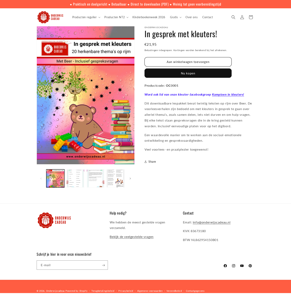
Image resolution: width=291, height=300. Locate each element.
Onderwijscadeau (55, 291)
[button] (86, 17)
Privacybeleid (125, 290)
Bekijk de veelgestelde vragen (131, 236)
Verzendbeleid (174, 290)
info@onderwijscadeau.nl (212, 222)
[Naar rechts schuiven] (130, 178)
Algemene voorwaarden (150, 290)
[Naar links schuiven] (41, 178)
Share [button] (152, 161)
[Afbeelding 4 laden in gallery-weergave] (116, 178)
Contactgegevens (195, 290)
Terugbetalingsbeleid (102, 290)
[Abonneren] (103, 265)
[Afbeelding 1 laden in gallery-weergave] (55, 178)
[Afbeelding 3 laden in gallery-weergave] (96, 178)
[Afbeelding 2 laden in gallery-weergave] (75, 178)
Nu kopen (188, 73)
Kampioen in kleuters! (228, 94)
